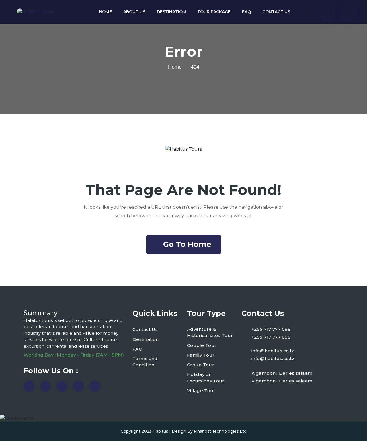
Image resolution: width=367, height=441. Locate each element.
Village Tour (201, 390)
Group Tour (200, 365)
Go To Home (187, 244)
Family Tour (200, 355)
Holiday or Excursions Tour (206, 378)
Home (105, 11)
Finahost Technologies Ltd (220, 431)
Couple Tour (201, 345)
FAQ (246, 11)
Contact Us (276, 11)
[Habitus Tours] (35, 11)
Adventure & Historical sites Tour (210, 332)
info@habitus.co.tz (272, 350)
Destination (171, 11)
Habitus (160, 431)
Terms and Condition (145, 362)
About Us (134, 11)
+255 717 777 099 (271, 329)
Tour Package (214, 11)
